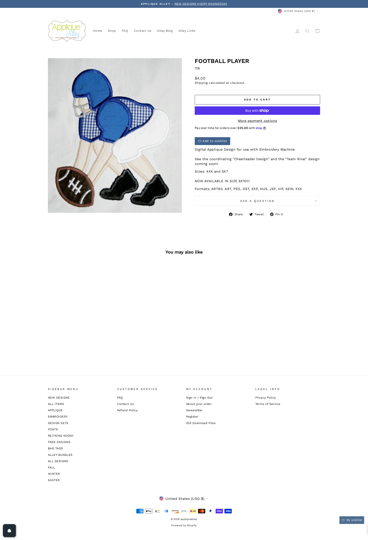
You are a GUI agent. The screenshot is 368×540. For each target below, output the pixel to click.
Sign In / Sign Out (199, 397)
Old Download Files (201, 423)
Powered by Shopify (184, 525)
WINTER (54, 474)
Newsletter (194, 410)
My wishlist (354, 519)
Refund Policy (127, 410)
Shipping (201, 83)
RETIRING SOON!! (61, 435)
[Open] (9, 530)
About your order (199, 404)
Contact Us (142, 31)
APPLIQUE (55, 410)
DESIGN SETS (58, 423)
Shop (112, 31)
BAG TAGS (55, 448)
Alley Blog (165, 31)
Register (192, 416)
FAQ (125, 31)
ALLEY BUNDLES (60, 455)
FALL (51, 467)
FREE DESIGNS (59, 442)
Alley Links (187, 31)
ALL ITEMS (56, 404)
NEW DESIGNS (59, 397)
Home (97, 31)
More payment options (257, 121)
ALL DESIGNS (58, 461)
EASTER (54, 480)
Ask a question (257, 200)
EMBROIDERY (58, 416)
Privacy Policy (265, 397)
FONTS (53, 429)
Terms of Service (267, 404)
